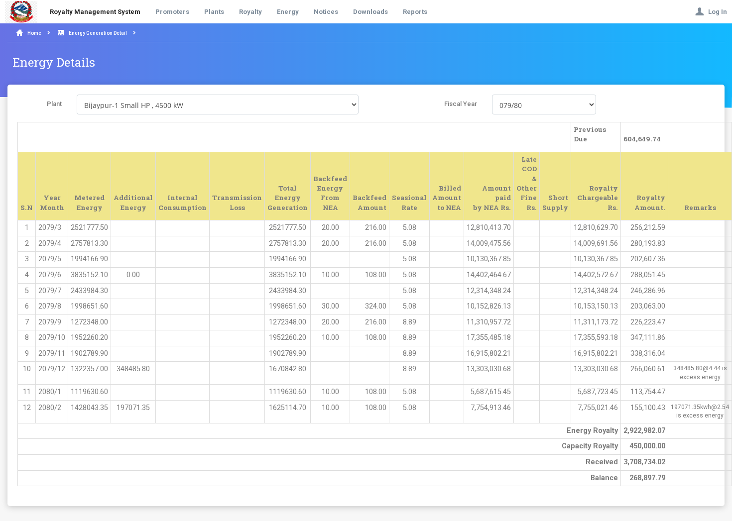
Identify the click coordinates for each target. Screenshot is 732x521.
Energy (288, 11)
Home (34, 33)
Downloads (370, 11)
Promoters (172, 11)
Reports (415, 11)
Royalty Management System (95, 11)
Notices (326, 11)
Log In (715, 11)
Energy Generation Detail (98, 33)
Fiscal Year (460, 103)
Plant (54, 103)
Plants (214, 11)
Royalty (250, 11)
